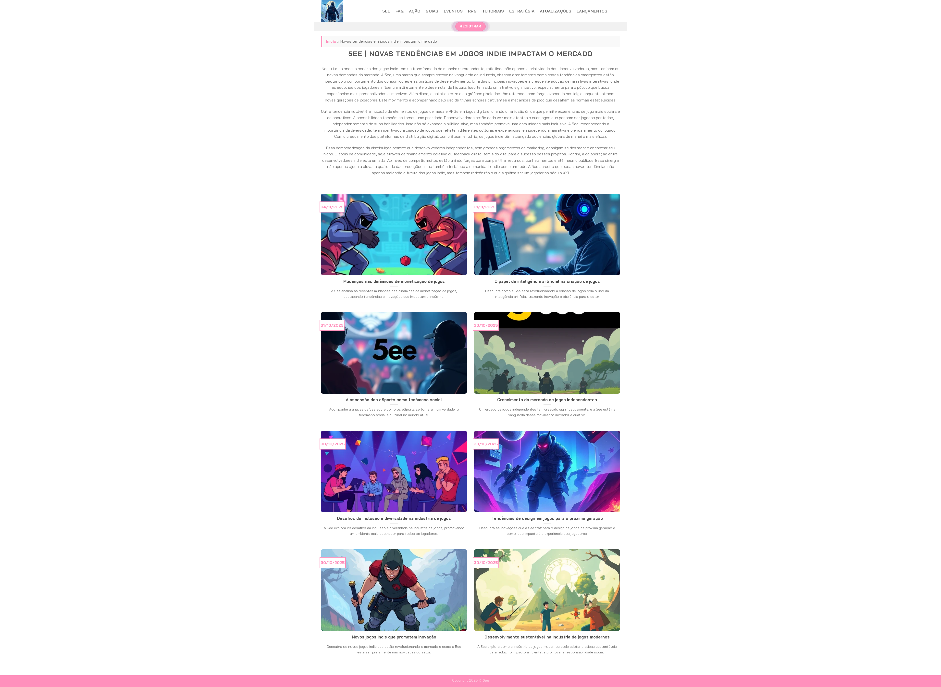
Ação (414, 11)
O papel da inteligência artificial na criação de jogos (547, 281)
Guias (432, 11)
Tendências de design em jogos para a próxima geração (547, 518)
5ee (386, 11)
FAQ (400, 11)
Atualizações (555, 11)
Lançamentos (592, 11)
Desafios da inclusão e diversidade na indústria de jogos (394, 518)
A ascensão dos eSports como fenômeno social (394, 399)
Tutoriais (493, 11)
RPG (472, 11)
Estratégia (521, 11)
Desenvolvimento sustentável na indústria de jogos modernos (547, 636)
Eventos (453, 11)
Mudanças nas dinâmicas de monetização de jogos (394, 281)
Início (331, 41)
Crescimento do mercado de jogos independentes (547, 399)
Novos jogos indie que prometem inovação (394, 636)
